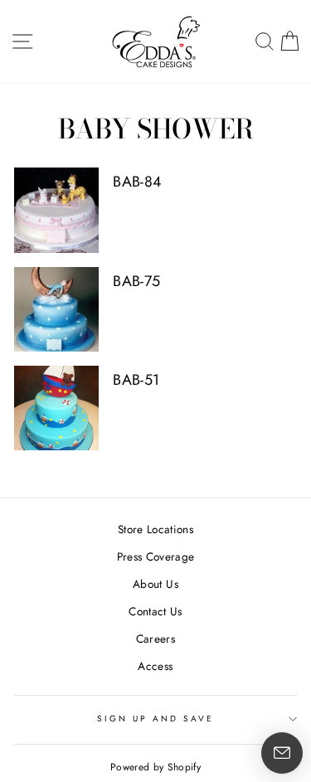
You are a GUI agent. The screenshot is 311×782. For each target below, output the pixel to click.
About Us (155, 584)
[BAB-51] (56, 408)
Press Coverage (156, 556)
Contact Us (155, 611)
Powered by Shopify (155, 767)
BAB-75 (136, 281)
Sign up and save (156, 718)
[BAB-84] (56, 210)
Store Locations (155, 529)
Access (155, 666)
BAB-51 (136, 380)
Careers (155, 638)
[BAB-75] (56, 309)
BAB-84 (137, 181)
